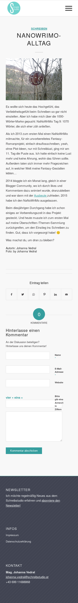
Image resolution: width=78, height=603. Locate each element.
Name (58, 356)
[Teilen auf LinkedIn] (55, 294)
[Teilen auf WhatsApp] (33, 294)
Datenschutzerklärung (18, 541)
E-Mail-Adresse (59, 372)
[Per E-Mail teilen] (66, 294)
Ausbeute (40, 195)
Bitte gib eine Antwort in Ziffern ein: (59, 404)
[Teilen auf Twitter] (22, 294)
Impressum (12, 535)
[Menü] (66, 8)
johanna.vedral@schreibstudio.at (27, 577)
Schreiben (39, 28)
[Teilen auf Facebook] (11, 294)
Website (59, 382)
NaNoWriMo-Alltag (39, 39)
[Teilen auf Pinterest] (44, 294)
